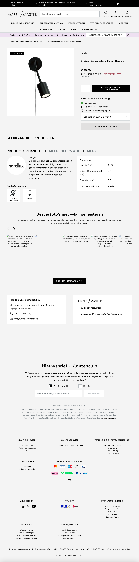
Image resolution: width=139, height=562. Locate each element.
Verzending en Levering (112, 445)
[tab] (26, 151)
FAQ (26, 451)
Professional (90, 29)
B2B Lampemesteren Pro (26, 535)
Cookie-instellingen (26, 533)
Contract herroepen (112, 453)
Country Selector (112, 517)
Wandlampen (45, 41)
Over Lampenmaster (112, 506)
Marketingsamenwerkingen (26, 538)
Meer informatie (64, 151)
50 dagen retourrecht (26, 469)
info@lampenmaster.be (26, 318)
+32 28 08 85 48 (22, 313)
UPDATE (106, 35)
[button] (68, 54)
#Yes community (26, 530)
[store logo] (22, 14)
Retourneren (112, 448)
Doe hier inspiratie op (68, 281)
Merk (92, 151)
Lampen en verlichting (15, 41)
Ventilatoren (76, 23)
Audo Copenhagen (69, 530)
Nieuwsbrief (26, 466)
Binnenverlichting (31, 41)
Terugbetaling (112, 451)
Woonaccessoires (69, 538)
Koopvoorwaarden (112, 509)
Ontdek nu (78, 35)
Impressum (112, 514)
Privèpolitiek (112, 511)
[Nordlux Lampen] (98, 53)
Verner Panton (69, 533)
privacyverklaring (108, 418)
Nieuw (62, 29)
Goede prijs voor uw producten (69, 535)
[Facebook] (18, 506)
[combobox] (69, 14)
